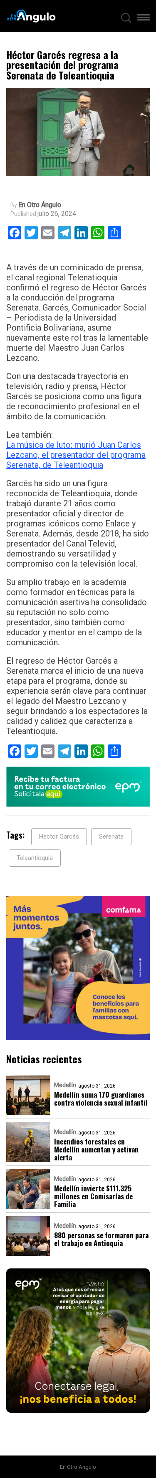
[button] (143, 19)
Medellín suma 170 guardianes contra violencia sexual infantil (101, 1098)
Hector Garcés (59, 836)
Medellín (65, 1085)
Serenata (111, 836)
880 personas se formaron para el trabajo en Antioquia (101, 1239)
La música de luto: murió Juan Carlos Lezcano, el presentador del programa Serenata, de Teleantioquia (76, 455)
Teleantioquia (35, 858)
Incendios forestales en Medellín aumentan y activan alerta (96, 1149)
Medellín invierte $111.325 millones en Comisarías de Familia (93, 1196)
